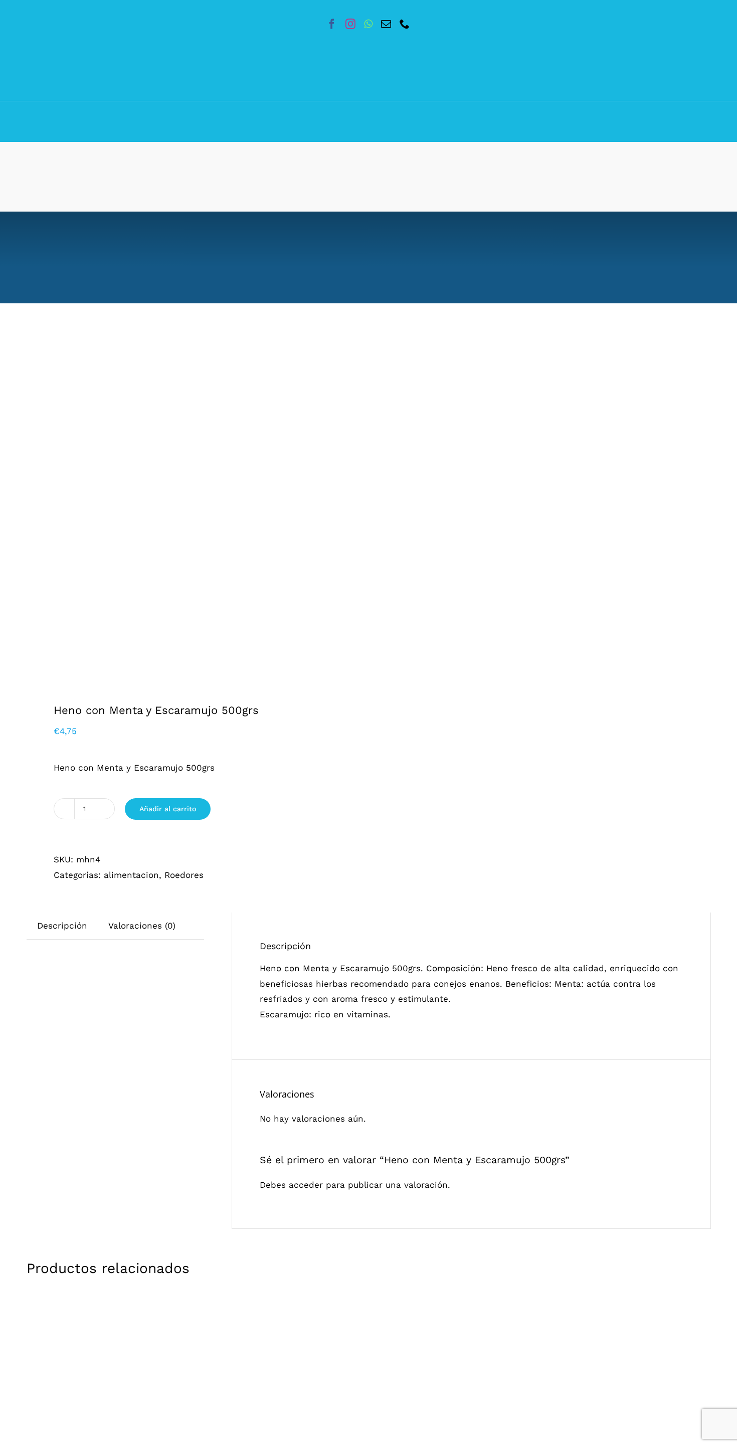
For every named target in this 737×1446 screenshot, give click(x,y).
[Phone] (405, 24)
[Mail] (386, 24)
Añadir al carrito (167, 809)
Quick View (197, 1420)
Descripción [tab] (62, 926)
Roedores (184, 875)
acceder (306, 1185)
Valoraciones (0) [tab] (141, 926)
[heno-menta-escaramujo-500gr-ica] (191, 512)
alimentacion (131, 875)
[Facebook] (332, 24)
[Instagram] (350, 24)
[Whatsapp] (368, 24)
